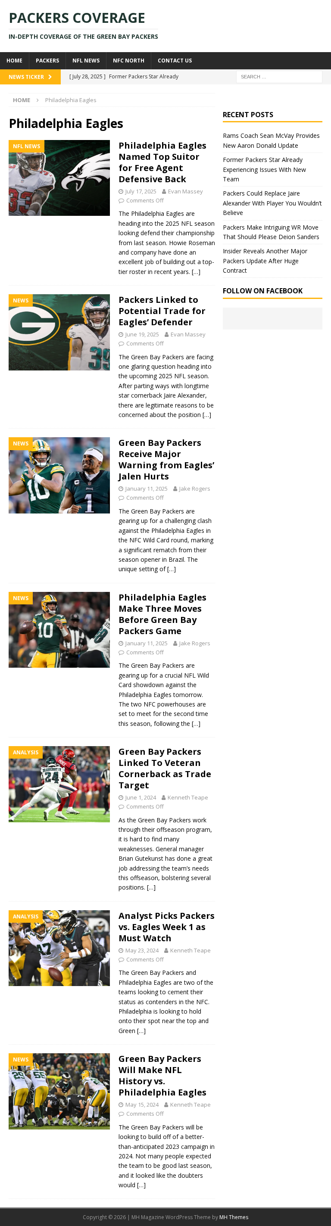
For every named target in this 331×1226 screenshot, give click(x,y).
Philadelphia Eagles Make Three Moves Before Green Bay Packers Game (162, 614)
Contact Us (175, 60)
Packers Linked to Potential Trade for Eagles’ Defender (162, 311)
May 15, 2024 (142, 1104)
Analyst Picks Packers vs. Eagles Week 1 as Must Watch (167, 927)
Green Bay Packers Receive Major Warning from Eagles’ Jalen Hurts (166, 459)
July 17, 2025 (140, 191)
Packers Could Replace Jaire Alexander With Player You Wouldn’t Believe (272, 203)
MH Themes (233, 1217)
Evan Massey (185, 191)
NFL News (86, 60)
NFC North (128, 60)
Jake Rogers (194, 488)
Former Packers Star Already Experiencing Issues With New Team (264, 169)
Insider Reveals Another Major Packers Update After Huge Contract (265, 260)
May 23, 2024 (142, 950)
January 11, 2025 (146, 488)
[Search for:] (279, 76)
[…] (196, 272)
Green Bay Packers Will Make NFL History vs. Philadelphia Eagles (162, 1075)
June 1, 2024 (140, 797)
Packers (47, 60)
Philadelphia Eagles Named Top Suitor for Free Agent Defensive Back (162, 162)
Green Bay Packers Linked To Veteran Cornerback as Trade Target (165, 768)
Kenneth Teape (188, 797)
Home (14, 60)
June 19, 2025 (142, 334)
